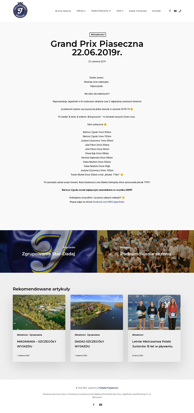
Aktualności (98, 34)
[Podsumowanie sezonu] (145, 251)
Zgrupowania (36, 335)
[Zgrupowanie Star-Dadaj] (48, 251)
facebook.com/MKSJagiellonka (108, 202)
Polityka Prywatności (108, 388)
